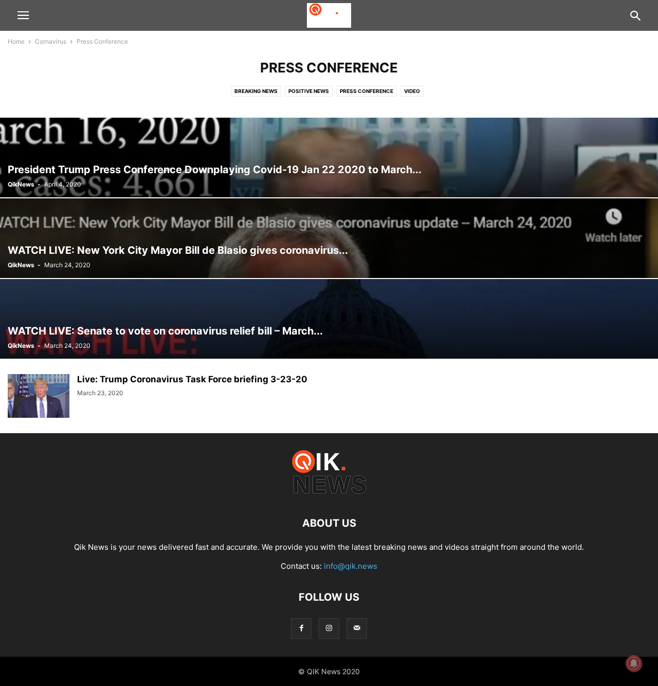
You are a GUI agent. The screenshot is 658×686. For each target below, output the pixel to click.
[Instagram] (329, 628)
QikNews (21, 184)
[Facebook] (301, 628)
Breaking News (256, 91)
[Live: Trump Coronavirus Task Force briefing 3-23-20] (38, 397)
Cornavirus (50, 41)
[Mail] (356, 628)
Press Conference (366, 91)
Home (16, 41)
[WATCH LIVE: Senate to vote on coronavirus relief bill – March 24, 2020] (329, 319)
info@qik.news (350, 566)
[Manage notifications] (634, 663)
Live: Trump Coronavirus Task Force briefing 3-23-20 (192, 379)
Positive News (308, 91)
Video (412, 91)
